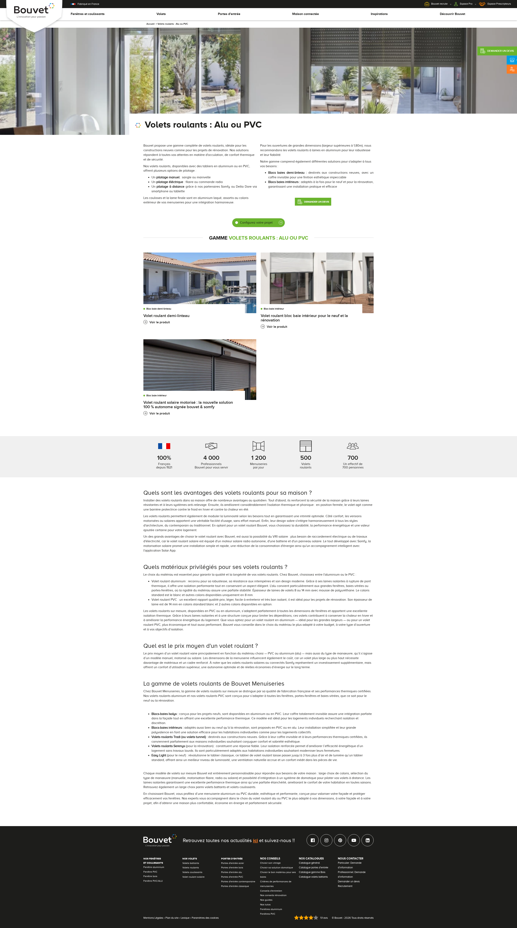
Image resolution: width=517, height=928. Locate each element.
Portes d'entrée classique (235, 886)
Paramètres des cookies (205, 917)
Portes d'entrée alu (231, 872)
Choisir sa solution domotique (276, 867)
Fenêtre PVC (150, 871)
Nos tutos (265, 904)
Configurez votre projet (256, 222)
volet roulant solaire (184, 541)
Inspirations (379, 14)
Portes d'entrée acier (232, 863)
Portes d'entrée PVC (232, 876)
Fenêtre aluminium (153, 867)
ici (255, 840)
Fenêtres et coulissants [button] (88, 14)
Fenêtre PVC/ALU (153, 880)
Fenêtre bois (150, 876)
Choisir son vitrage (270, 862)
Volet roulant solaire (193, 876)
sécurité (157, 159)
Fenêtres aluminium (271, 909)
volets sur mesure (183, 773)
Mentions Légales (153, 917)
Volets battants (190, 863)
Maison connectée (305, 14)
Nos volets (189, 858)
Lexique (185, 917)
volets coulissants (242, 787)
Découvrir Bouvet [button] (452, 14)
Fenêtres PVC (267, 913)
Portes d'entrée (232, 858)
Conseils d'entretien (271, 890)
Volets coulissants (192, 872)
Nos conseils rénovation (273, 895)
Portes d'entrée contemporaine (238, 881)
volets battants (215, 787)
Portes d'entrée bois (232, 867)
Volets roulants (190, 867)
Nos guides (266, 899)
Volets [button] (161, 14)
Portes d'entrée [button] (229, 14)
